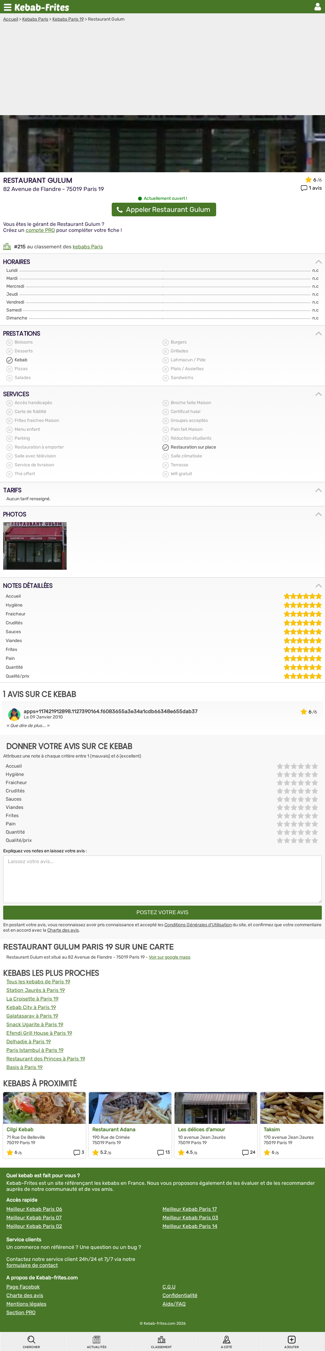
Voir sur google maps (169, 957)
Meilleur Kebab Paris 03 (190, 1218)
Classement (161, 1347)
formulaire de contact (32, 1265)
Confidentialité (179, 1295)
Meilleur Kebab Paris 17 (189, 1209)
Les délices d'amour (201, 1129)
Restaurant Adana (114, 1129)
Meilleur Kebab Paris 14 (189, 1226)
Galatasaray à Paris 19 (32, 1016)
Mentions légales (26, 1304)
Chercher (31, 1347)
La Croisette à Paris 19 (32, 999)
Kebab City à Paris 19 (31, 1007)
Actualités (96, 1347)
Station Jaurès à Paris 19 (35, 990)
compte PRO (40, 230)
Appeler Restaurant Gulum (168, 209)
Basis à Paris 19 (24, 1067)
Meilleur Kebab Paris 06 (34, 1209)
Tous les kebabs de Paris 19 (38, 982)
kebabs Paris (88, 247)
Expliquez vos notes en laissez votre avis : (45, 851)
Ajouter (291, 1347)
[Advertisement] (162, 69)
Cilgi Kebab (20, 1129)
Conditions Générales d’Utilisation (198, 925)
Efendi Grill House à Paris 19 (39, 1033)
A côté (226, 1347)
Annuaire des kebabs (43, 6)
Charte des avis (63, 930)
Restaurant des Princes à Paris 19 (45, 1059)
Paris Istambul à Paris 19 (34, 1050)
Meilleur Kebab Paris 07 (34, 1218)
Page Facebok (23, 1287)
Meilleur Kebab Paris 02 (34, 1226)
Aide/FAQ (174, 1304)
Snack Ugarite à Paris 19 (34, 1024)
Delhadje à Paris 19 (28, 1042)
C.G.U (169, 1287)
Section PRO (21, 1312)
